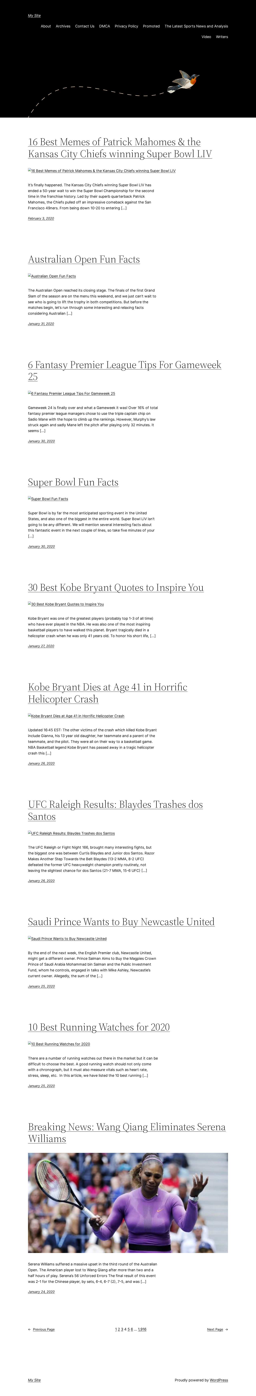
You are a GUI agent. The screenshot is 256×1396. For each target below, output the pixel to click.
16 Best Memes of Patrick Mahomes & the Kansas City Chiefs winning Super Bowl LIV (120, 148)
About (46, 26)
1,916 (142, 1329)
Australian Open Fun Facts (84, 259)
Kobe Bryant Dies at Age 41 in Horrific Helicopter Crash (107, 693)
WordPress (219, 1380)
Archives (63, 26)
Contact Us (84, 26)
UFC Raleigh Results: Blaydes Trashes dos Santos (115, 810)
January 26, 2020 (41, 763)
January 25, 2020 (41, 986)
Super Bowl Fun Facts (73, 482)
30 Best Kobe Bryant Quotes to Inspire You (116, 587)
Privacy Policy (126, 26)
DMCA (104, 26)
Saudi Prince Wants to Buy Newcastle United (121, 922)
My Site (34, 15)
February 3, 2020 (41, 218)
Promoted (151, 26)
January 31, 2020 (41, 324)
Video (206, 37)
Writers (222, 37)
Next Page (217, 1329)
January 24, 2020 (41, 1292)
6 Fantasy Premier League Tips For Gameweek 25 (124, 371)
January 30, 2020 (41, 441)
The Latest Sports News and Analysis (196, 26)
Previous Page (41, 1329)
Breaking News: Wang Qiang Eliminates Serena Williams (127, 1133)
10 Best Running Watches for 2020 (99, 1027)
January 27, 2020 (41, 646)
